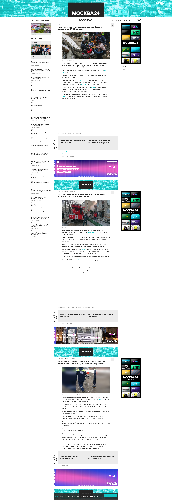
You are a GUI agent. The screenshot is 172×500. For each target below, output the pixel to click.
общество (33, 80)
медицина (33, 93)
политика (33, 73)
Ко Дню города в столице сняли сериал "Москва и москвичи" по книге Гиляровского (40, 162)
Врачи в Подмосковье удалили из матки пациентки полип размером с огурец (40, 91)
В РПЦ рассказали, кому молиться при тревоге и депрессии (40, 77)
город (32, 157)
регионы (38, 193)
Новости (36, 38)
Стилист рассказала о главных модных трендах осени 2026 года (40, 111)
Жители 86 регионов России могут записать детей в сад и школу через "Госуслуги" (39, 147)
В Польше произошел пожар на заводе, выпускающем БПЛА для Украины (40, 118)
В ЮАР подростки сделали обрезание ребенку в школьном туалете (40, 84)
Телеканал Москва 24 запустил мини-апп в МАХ (40, 176)
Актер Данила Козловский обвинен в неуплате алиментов (40, 98)
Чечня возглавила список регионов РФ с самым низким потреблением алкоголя (41, 191)
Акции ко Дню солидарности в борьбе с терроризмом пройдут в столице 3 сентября (40, 225)
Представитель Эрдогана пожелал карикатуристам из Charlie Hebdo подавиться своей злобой (99, 142)
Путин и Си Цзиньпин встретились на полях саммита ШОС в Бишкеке (40, 218)
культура (33, 135)
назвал (93, 87)
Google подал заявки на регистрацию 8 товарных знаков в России (40, 63)
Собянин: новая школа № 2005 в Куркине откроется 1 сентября (39, 57)
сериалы (37, 165)
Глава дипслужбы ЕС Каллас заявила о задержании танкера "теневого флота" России (40, 184)
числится (84, 84)
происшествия (34, 120)
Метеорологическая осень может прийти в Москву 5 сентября (39, 211)
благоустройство (38, 157)
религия (38, 80)
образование (34, 149)
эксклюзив (38, 113)
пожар (39, 120)
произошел (72, 265)
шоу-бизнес (33, 100)
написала (100, 400)
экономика (37, 65)
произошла (81, 80)
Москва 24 (86, 20)
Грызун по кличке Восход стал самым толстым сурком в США (40, 124)
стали (82, 270)
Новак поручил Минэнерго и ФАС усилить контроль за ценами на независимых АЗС (39, 233)
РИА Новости (91, 232)
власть (32, 220)
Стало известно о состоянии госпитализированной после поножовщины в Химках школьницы (101, 456)
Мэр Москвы (35, 42)
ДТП (39, 207)
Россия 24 (84, 250)
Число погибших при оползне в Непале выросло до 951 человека (40, 139)
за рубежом (38, 73)
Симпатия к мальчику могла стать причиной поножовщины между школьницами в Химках (70, 456)
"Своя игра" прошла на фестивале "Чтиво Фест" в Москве (39, 170)
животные (33, 127)
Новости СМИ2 (57, 179)
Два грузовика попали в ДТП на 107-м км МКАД (40, 204)
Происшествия (72, 24)
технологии (39, 149)
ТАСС (79, 260)
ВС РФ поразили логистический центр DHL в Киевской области (40, 104)
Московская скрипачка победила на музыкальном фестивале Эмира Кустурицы (39, 132)
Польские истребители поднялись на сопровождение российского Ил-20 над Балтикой (40, 70)
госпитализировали (80, 434)
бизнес (32, 65)
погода (37, 213)
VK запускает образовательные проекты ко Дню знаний (39, 198)
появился (65, 96)
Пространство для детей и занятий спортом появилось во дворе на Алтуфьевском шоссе (39, 155)
